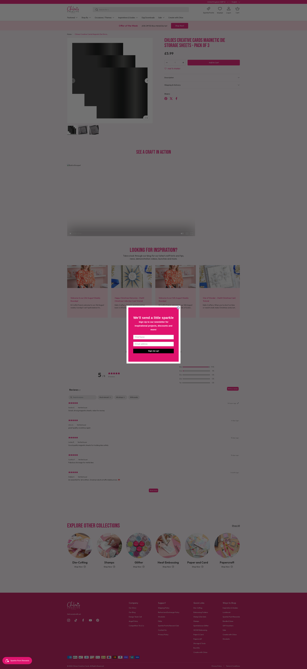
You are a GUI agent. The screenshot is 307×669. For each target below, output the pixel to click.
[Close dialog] (178, 308)
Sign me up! (153, 351)
